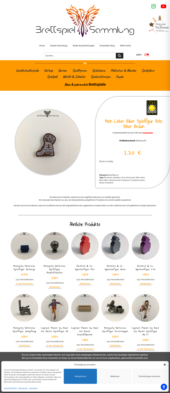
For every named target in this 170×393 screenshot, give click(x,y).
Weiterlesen (54, 287)
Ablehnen (115, 376)
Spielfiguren (79, 70)
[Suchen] (119, 55)
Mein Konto (125, 45)
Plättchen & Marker (123, 70)
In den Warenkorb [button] (24, 283)
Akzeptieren (80, 376)
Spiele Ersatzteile (106, 183)
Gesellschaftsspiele (27, 70)
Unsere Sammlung (58, 45)
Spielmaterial (114, 180)
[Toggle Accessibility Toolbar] (163, 386)
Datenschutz (23, 388)
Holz (123, 177)
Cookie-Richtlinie (10, 388)
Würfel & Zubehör (74, 76)
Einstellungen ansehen (149, 376)
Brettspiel (108, 177)
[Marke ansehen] (152, 114)
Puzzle (119, 76)
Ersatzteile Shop (107, 45)
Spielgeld (52, 76)
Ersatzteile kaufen (137, 180)
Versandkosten (147, 133)
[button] (164, 364)
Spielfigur (117, 177)
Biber (106, 180)
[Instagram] (153, 6)
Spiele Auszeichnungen (83, 45)
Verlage (48, 70)
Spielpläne (148, 70)
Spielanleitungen (101, 76)
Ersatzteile (125, 180)
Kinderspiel (130, 177)
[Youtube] (164, 6)
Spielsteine (98, 70)
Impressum (33, 388)
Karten (62, 70)
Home (42, 45)
